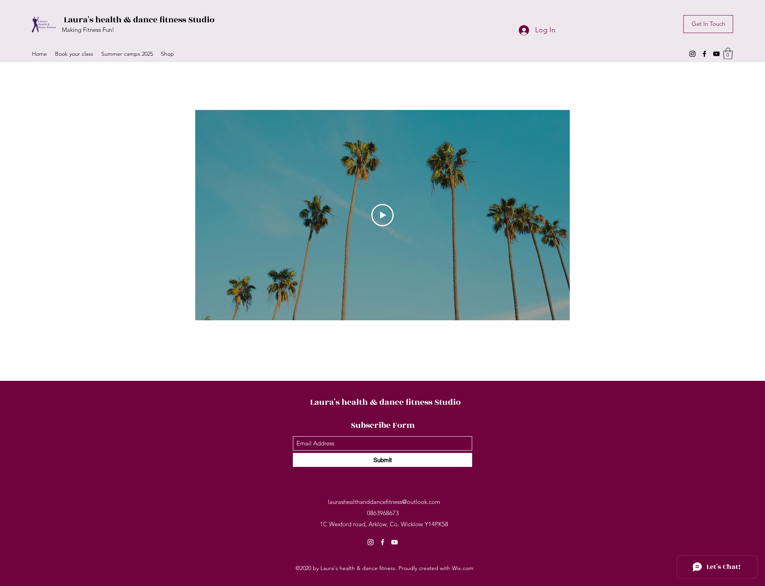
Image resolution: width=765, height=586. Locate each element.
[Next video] (553, 215)
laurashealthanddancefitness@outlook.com (384, 502)
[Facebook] (704, 54)
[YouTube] (716, 54)
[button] (728, 53)
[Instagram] (692, 54)
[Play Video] (382, 215)
